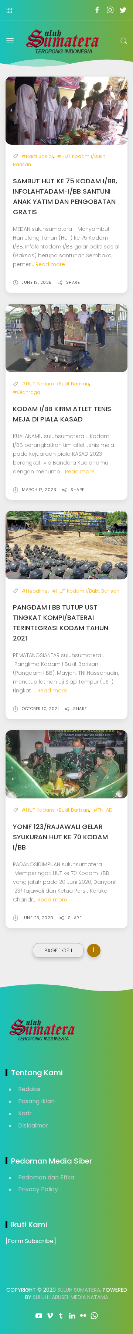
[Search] (123, 41)
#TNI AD (103, 810)
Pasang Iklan (36, 1101)
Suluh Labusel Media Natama (70, 1297)
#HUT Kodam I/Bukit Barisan (55, 383)
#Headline (35, 590)
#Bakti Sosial (37, 156)
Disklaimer (33, 1125)
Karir (25, 1113)
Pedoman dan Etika (46, 1177)
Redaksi (29, 1089)
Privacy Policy (38, 1189)
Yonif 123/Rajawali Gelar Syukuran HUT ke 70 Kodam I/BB (60, 837)
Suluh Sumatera (78, 1290)
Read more (50, 264)
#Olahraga (26, 392)
